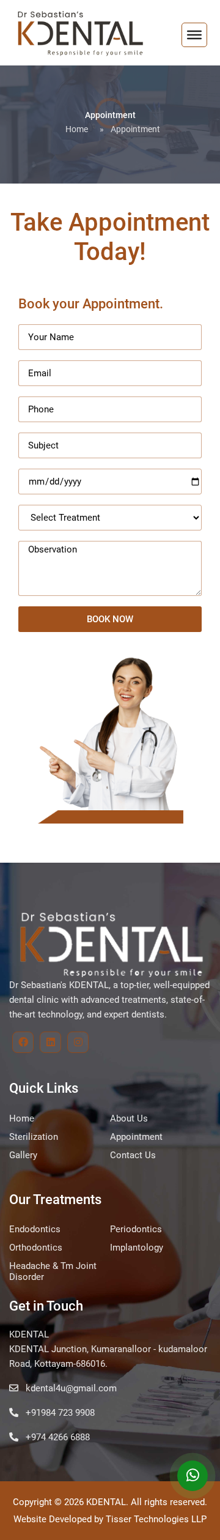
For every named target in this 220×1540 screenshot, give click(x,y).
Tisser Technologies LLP (156, 1519)
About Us (129, 1118)
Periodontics (136, 1229)
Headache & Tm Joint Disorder (53, 1271)
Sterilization (33, 1136)
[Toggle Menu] (194, 35)
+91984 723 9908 (59, 1412)
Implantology (136, 1247)
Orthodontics (35, 1247)
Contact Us (133, 1155)
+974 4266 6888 (56, 1437)
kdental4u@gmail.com (70, 1388)
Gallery (23, 1155)
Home (76, 129)
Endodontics (35, 1229)
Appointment (136, 1136)
